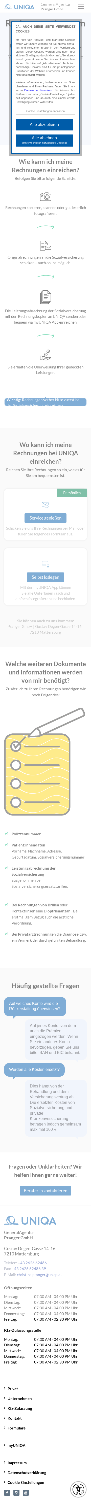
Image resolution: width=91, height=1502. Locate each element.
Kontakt (15, 1418)
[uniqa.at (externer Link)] (16, 1492)
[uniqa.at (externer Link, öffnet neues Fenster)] (7, 1492)
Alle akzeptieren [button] (44, 124)
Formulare (17, 1428)
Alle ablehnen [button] (44, 140)
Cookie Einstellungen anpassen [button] (45, 111)
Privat (13, 1388)
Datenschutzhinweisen (38, 90)
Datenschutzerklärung (27, 1472)
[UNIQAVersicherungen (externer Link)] (26, 1492)
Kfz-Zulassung (20, 1408)
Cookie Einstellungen (26, 1482)
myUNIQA (17, 1445)
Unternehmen (20, 1398)
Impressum (17, 1462)
